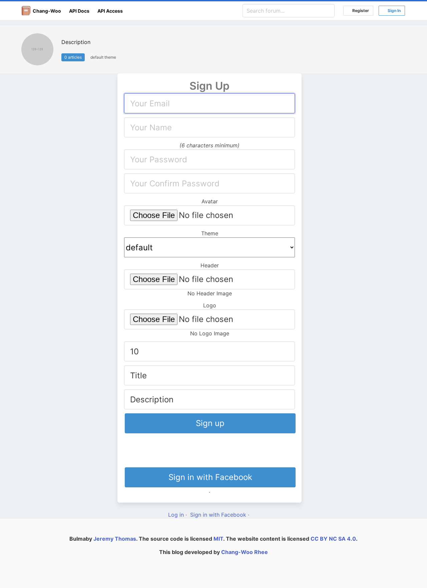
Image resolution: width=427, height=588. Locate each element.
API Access (110, 11)
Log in (176, 514)
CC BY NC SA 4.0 (333, 538)
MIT (218, 538)
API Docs (79, 11)
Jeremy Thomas (114, 538)
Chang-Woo (46, 11)
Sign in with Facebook (210, 477)
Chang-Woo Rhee (244, 552)
